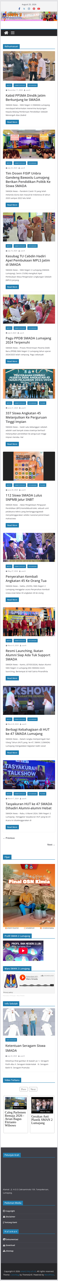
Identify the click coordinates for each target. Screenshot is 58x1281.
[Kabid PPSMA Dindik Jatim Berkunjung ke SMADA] (29, 66)
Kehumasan (32, 85)
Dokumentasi (11, 1239)
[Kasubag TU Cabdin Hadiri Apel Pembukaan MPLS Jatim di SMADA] (29, 227)
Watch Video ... (20, 1108)
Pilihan (42, 403)
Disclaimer (10, 1216)
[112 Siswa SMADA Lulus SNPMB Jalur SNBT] (29, 466)
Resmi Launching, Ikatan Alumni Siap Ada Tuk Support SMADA (28, 654)
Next (33, 1089)
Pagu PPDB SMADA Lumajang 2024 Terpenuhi (28, 340)
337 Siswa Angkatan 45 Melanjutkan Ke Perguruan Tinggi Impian (26, 417)
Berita (9, 85)
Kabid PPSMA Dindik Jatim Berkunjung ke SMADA (26, 97)
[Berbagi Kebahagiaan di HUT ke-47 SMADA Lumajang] (29, 700)
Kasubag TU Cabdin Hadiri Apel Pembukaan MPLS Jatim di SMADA (28, 260)
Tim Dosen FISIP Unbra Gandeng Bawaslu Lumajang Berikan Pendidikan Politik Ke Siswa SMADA (28, 179)
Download (10, 1245)
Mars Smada (21, 995)
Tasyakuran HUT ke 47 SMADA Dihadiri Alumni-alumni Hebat (29, 806)
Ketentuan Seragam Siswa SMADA (25, 1048)
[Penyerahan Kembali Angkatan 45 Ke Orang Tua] (29, 547)
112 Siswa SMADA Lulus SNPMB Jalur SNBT (24, 497)
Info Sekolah (11, 1040)
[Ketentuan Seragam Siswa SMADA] (29, 1022)
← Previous (9, 837)
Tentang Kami (10, 1222)
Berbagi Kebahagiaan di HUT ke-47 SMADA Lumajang (28, 731)
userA (28, 90)
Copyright (10, 1211)
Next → (51, 844)
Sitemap (9, 1251)
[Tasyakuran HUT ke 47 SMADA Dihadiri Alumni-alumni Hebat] (29, 774)
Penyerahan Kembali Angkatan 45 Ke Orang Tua (26, 578)
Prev (23, 1089)
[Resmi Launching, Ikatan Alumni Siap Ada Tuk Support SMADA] (29, 621)
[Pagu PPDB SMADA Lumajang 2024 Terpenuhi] (29, 309)
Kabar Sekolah (20, 85)
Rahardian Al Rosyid (9, 995)
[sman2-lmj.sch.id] (6, 33)
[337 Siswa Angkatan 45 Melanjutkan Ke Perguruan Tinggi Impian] (29, 383)
